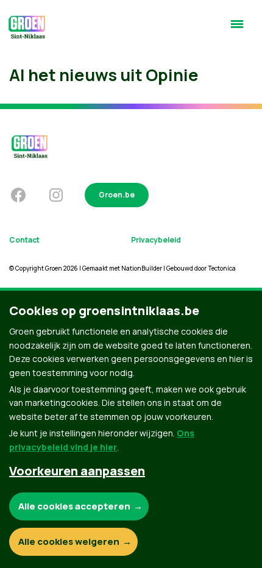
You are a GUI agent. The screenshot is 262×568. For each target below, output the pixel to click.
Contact (24, 240)
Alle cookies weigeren (68, 541)
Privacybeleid (156, 240)
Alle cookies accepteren (74, 506)
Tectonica (222, 268)
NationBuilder (141, 268)
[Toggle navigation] (237, 29)
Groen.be (117, 195)
